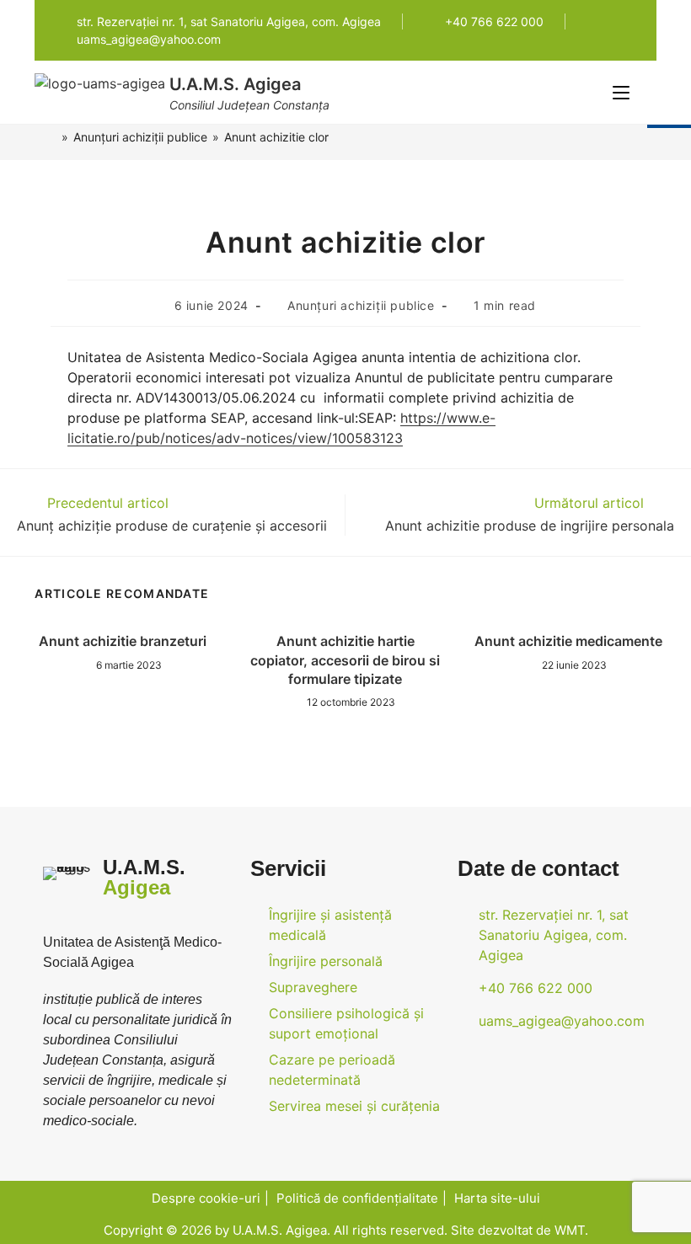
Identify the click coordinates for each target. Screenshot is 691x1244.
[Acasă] (51, 137)
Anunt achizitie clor (276, 137)
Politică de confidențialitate (357, 1198)
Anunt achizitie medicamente (568, 641)
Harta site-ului (497, 1198)
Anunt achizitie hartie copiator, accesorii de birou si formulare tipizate (345, 660)
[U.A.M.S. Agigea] (100, 81)
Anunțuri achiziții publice (361, 305)
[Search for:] (644, 92)
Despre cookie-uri (206, 1198)
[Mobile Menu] (623, 92)
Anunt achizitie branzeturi (122, 641)
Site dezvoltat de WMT (518, 1230)
